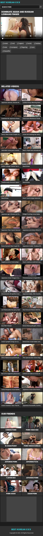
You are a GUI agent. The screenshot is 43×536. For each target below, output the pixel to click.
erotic (30, 43)
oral (13, 43)
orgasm (21, 43)
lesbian (38, 43)
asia (5, 47)
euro (33, 47)
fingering (24, 47)
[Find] (40, 6)
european (14, 47)
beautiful (7, 51)
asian (6, 43)
